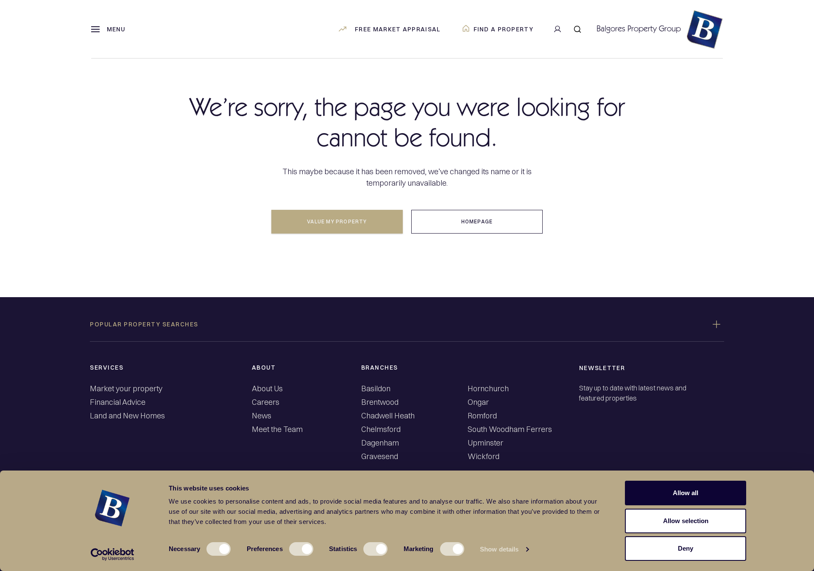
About (264, 367)
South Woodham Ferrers (510, 429)
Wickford (483, 456)
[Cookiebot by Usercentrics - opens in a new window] (112, 554)
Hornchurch (488, 388)
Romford (482, 416)
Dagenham (380, 443)
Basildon (375, 388)
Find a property (504, 29)
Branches (379, 367)
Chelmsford (381, 429)
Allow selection (685, 520)
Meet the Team (277, 429)
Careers (265, 402)
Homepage (477, 221)
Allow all (685, 492)
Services (106, 367)
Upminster (485, 443)
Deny (685, 548)
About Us (267, 388)
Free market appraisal (397, 29)
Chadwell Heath (388, 416)
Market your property (126, 388)
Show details (499, 549)
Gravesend (379, 456)
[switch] (301, 549)
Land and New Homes (127, 416)
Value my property (337, 221)
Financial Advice (117, 402)
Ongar (478, 402)
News (261, 416)
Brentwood (380, 402)
